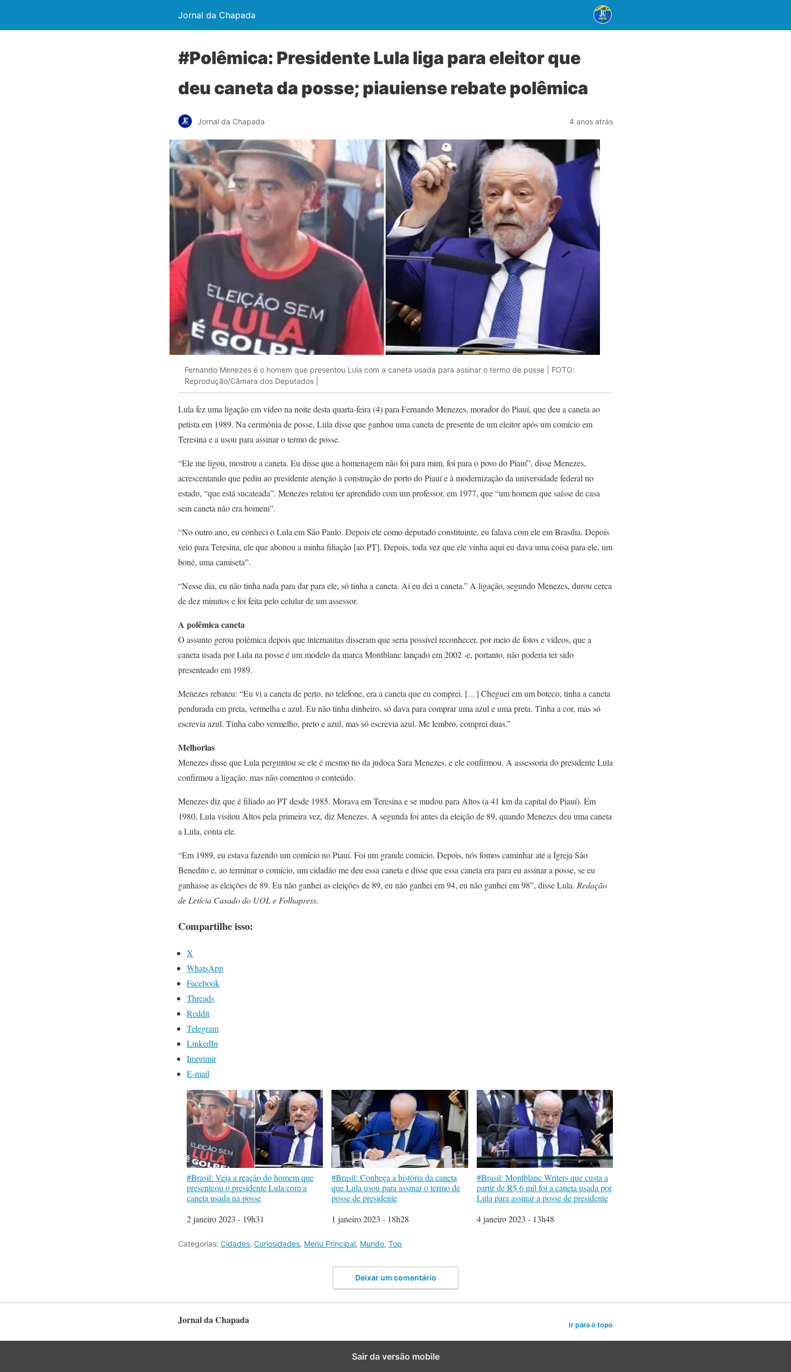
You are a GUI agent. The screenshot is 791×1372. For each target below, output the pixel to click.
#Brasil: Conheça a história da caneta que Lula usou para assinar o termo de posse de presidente (395, 1187)
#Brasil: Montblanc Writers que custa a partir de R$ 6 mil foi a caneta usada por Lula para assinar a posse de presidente (544, 1187)
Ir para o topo (591, 1325)
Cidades (235, 1243)
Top (395, 1243)
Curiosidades (277, 1243)
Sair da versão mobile (396, 1356)
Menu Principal (330, 1243)
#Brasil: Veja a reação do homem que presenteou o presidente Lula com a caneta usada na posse (250, 1187)
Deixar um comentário (395, 1277)
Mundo (372, 1243)
